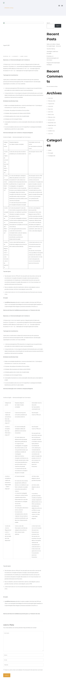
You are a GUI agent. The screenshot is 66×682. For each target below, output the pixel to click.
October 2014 (51, 130)
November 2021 (52, 122)
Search (48, 23)
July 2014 (50, 133)
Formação (50, 153)
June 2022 (50, 106)
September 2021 (52, 125)
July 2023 (50, 98)
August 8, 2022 (6, 45)
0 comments (15, 56)
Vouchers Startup (51, 48)
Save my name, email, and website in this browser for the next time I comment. (24, 669)
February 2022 (51, 117)
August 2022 (51, 103)
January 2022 (51, 120)
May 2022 (50, 109)
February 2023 (51, 101)
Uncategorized (51, 155)
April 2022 (50, 111)
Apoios (25, 56)
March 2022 (51, 114)
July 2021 (50, 128)
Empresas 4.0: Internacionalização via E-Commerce (23, 51)
